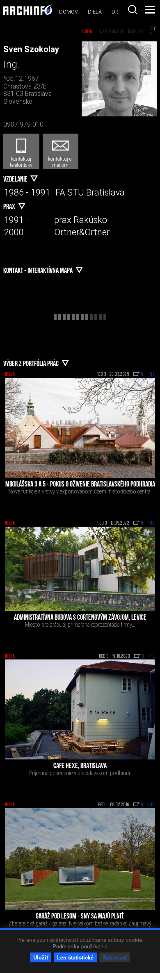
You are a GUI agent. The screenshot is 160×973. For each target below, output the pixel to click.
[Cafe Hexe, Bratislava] (80, 709)
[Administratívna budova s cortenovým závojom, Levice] (80, 569)
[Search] (132, 9)
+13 (152, 656)
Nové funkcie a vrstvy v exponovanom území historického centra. (80, 491)
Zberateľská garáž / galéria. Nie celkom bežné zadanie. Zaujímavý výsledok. (80, 926)
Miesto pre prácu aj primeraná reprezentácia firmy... (80, 624)
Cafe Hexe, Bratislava (80, 766)
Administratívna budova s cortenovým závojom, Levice (80, 618)
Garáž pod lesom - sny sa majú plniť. (80, 917)
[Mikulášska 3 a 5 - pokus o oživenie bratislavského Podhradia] (80, 428)
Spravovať (115, 957)
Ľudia (87, 32)
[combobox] (132, 9)
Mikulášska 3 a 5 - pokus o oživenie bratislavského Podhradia (80, 485)
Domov (68, 12)
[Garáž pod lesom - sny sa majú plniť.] (80, 859)
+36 (151, 523)
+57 (151, 374)
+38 (151, 804)
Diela (95, 12)
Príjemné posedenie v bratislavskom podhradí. (80, 773)
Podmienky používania (80, 946)
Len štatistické (75, 957)
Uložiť (40, 957)
